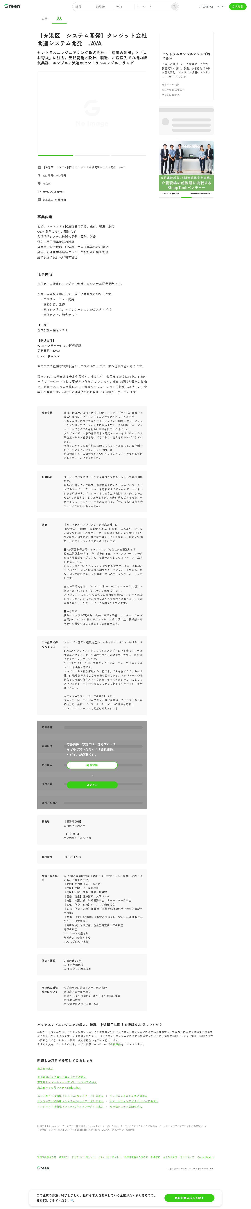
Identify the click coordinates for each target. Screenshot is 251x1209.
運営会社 (63, 1157)
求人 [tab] (59, 18)
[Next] (141, 113)
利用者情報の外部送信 (136, 1157)
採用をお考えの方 (46, 1157)
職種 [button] (78, 6)
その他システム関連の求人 (126, 1106)
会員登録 (238, 6)
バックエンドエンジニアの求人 (129, 1095)
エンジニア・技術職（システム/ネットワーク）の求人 (70, 1095)
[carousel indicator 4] (197, 143)
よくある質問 (170, 1157)
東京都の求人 (45, 1068)
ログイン (221, 6)
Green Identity (205, 1157)
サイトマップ (187, 1157)
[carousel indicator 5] (208, 143)
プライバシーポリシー (83, 1157)
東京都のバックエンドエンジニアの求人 (61, 1077)
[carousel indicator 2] (92, 155)
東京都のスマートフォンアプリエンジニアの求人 (67, 1082)
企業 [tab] (45, 18)
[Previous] (42, 113)
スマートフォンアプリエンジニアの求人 (134, 1101)
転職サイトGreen (46, 1126)
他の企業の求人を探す (189, 1197)
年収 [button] (119, 6)
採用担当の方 (206, 6)
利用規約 (155, 1157)
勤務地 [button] (100, 6)
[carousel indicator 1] (55, 155)
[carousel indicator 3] (128, 155)
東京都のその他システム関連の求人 (59, 1087)
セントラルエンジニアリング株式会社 (183, 1126)
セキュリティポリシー (109, 1157)
